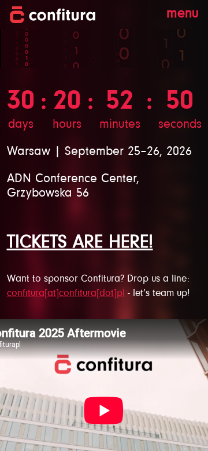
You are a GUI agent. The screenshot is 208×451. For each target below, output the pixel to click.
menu (182, 14)
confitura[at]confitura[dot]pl (66, 294)
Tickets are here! (80, 243)
